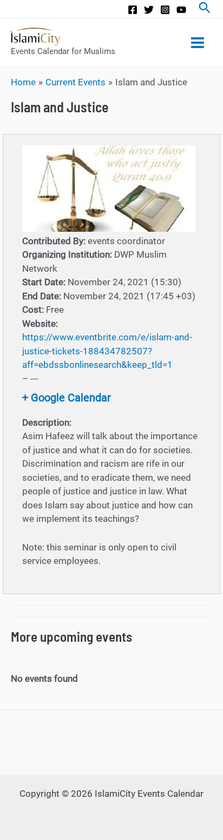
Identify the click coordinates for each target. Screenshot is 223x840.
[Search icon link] (204, 9)
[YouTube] (181, 10)
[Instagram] (165, 10)
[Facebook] (132, 10)
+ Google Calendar (66, 397)
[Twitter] (149, 10)
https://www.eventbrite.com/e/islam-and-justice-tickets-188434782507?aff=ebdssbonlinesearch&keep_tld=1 (107, 351)
